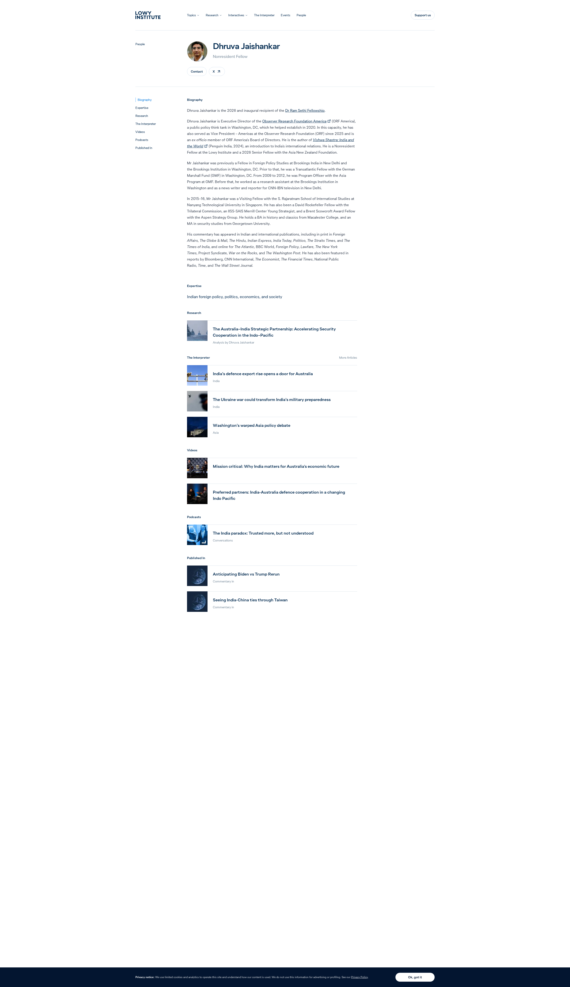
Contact (197, 71)
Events (285, 15)
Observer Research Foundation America (296, 121)
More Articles (348, 358)
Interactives (236, 15)
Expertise (141, 108)
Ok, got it (415, 977)
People (301, 15)
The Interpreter (264, 15)
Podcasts (141, 140)
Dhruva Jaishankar (241, 342)
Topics (191, 15)
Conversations (223, 540)
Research (212, 15)
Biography (145, 100)
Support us (423, 15)
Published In (143, 148)
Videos (140, 132)
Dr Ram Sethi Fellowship (305, 110)
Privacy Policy (359, 977)
